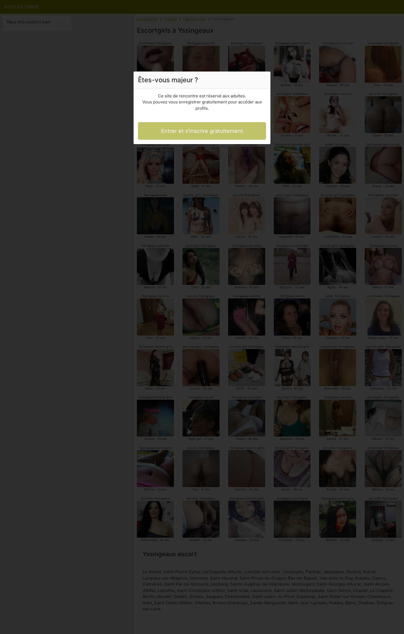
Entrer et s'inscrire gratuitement (202, 131)
